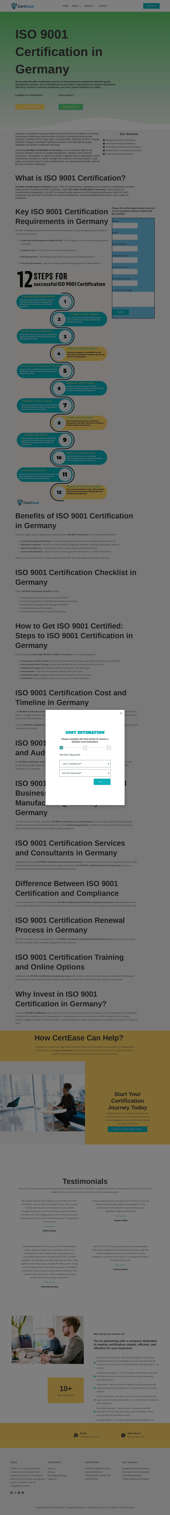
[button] (121, 713)
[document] (85, 757)
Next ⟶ (102, 782)
